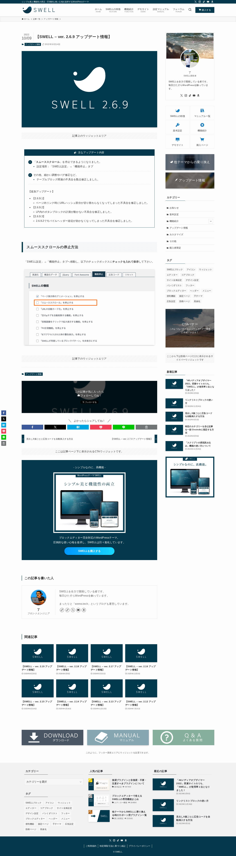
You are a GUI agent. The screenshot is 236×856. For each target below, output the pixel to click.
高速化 (197, 301)
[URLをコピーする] (146, 427)
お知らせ (174, 207)
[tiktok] (204, 2)
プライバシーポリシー (139, 846)
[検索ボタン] (189, 10)
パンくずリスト (174, 285)
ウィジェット (205, 269)
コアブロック (187, 275)
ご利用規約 (91, 846)
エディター (172, 275)
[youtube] (208, 2)
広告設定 (171, 301)
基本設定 (174, 214)
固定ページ (184, 296)
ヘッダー (194, 291)
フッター (190, 285)
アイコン (191, 269)
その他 (173, 241)
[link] (62, 610)
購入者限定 (175, 247)
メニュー (206, 291)
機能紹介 (174, 221)
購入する (206, 10)
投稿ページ (184, 301)
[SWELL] (39, 10)
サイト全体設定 (174, 280)
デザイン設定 (192, 280)
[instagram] (200, 2)
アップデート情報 (32, 44)
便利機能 (171, 296)
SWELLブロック (175, 269)
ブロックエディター (176, 291)
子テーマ (198, 296)
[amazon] (212, 2)
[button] (32, 427)
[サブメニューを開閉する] (211, 221)
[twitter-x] (195, 2)
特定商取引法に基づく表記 (113, 846)
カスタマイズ (176, 234)
